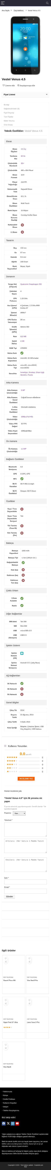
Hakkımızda (7, 1092)
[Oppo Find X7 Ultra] (13, 1008)
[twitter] (8, 1123)
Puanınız (7, 813)
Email (7, 887)
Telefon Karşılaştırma (11, 1110)
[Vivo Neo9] (13, 1053)
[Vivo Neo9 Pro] (37, 966)
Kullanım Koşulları (10, 1103)
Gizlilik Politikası (9, 1099)
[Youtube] (17, 1123)
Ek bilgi (6, 105)
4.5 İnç (23, 149)
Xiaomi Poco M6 (9, 980)
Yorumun (8, 820)
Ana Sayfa (5, 10)
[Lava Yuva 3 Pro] (37, 1008)
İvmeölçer (24, 372)
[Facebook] (4, 1123)
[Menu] (3, 3)
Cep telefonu (18, 10)
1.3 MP (23, 449)
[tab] (25, 105)
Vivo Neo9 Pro (32, 980)
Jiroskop (32, 372)
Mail (25, 1167)
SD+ (22, 163)
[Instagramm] (13, 1123)
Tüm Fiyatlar (8, 117)
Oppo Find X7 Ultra (10, 1022)
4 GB (22, 341)
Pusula (30, 375)
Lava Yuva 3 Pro (33, 1022)
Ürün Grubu (8, 125)
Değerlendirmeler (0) (11, 109)
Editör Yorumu (9, 121)
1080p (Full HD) (27, 417)
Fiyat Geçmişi (9, 113)
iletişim (5, 1107)
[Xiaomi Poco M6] (13, 966)
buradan (25, 1153)
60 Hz (23, 156)
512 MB (23, 336)
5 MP (23, 390)
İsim (6, 878)
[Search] (47, 3)
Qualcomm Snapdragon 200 (31, 284)
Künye (5, 1095)
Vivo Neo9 (7, 1067)
